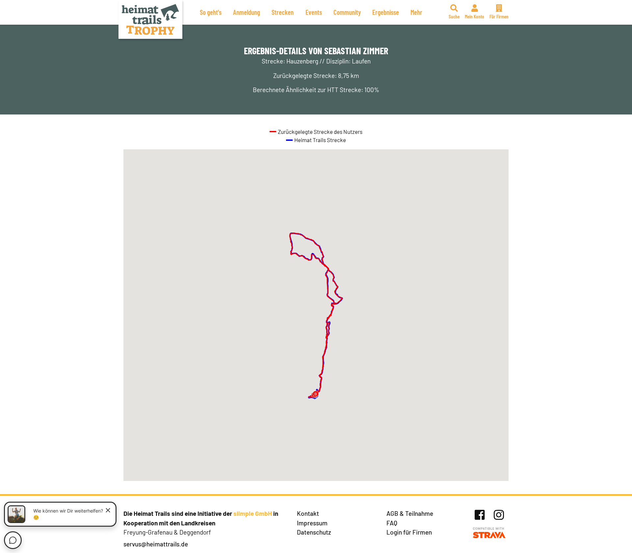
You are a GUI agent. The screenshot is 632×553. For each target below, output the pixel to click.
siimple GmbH (252, 513)
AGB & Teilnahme (409, 513)
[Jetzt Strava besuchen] (489, 533)
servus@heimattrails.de (155, 544)
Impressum (312, 523)
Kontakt (308, 513)
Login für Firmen (409, 532)
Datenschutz (314, 532)
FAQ (391, 523)
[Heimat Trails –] (150, 19)
